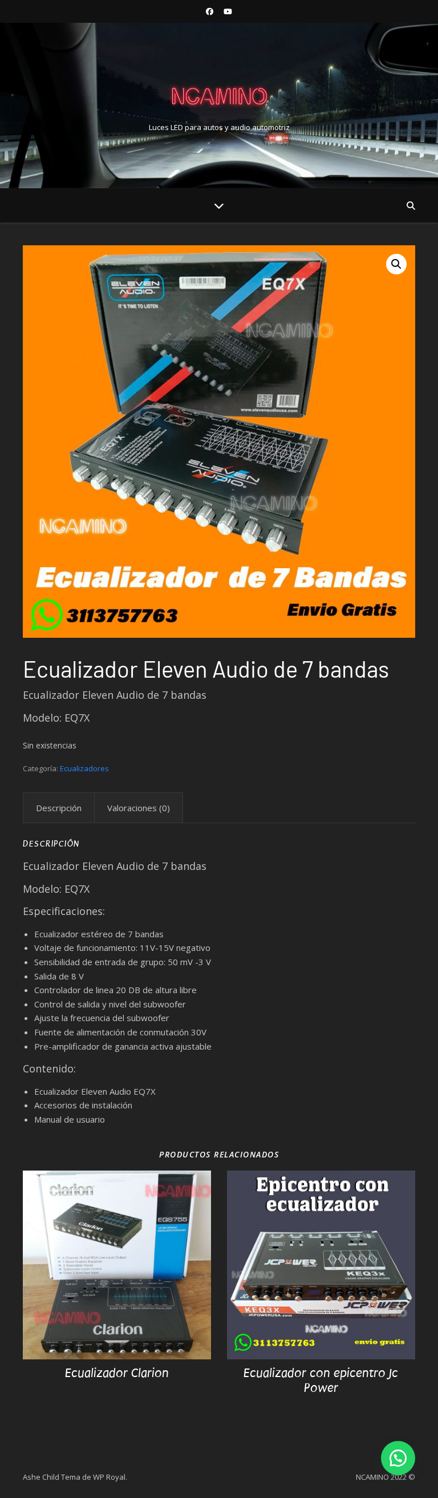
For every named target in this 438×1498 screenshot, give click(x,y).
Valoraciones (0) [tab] (138, 807)
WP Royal (109, 1477)
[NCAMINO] (219, 96)
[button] (396, 264)
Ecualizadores (84, 768)
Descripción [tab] (59, 807)
